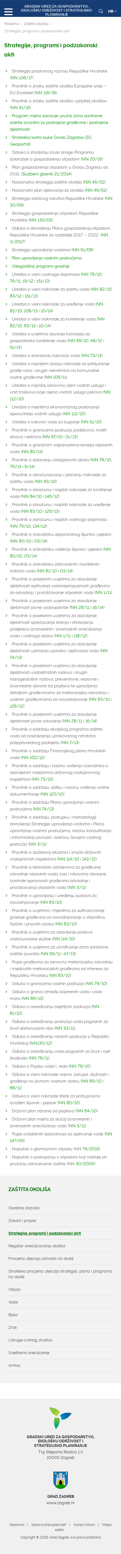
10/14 (46, 310)
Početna (11, 24)
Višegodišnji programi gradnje (41, 266)
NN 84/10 (32, 496)
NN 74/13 (43, 809)
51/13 (15, 347)
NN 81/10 (47, 570)
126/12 (16, 706)
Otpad (14, 1289)
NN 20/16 (92, 159)
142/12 (89, 859)
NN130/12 (40, 1043)
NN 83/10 (46, 481)
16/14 (98, 607)
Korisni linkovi (84, 1525)
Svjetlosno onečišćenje (29, 1352)
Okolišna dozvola (24, 1208)
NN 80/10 (21, 541)
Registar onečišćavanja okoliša (36, 1246)
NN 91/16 (20, 107)
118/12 (80, 635)
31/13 (71, 436)
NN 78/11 (39, 1058)
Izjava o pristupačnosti (49, 1525)
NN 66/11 (51, 953)
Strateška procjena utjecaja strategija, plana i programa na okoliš (60, 1274)
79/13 (15, 466)
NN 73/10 (42, 779)
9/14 (29, 466)
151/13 (43, 281)
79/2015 (90, 1148)
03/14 (40, 541)
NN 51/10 (91, 421)
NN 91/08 (82, 249)
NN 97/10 (52, 436)
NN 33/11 (64, 1028)
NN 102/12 (33, 757)
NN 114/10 (68, 859)
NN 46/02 (94, 182)
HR (111, 11)
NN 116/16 (45, 92)
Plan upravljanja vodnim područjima (47, 258)
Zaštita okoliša (36, 24)
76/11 (15, 281)
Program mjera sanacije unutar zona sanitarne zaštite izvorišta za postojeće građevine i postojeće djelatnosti (59, 122)
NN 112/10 (74, 413)
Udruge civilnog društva (30, 1340)
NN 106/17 (21, 77)
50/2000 (85, 1163)
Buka (13, 1315)
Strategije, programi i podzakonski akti (44, 1233)
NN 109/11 (55, 377)
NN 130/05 (41, 220)
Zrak (12, 1327)
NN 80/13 (32, 451)
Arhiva (14, 1365)
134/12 (39, 526)
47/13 (69, 953)
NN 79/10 (21, 526)
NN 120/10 (52, 794)
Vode (13, 1302)
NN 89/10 (78, 340)
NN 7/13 (70, 742)
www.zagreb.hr (60, 1503)
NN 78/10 (92, 274)
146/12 (52, 496)
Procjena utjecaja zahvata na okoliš (41, 1258)
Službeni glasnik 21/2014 (46, 174)
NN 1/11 (103, 592)
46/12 (96, 340)
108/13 (31, 310)
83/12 (16, 296)
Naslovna (17, 1525)
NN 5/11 (77, 1125)
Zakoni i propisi (22, 1220)
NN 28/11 (80, 607)
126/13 (52, 511)
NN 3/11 (37, 844)
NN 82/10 (102, 289)
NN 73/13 (92, 355)
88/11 (15, 1087)
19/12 (28, 281)
